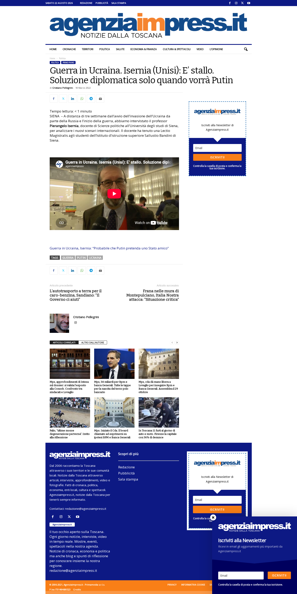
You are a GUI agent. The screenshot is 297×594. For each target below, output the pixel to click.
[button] (245, 49)
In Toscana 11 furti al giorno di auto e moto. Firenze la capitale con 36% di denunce (158, 434)
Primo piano (68, 62)
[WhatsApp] (82, 99)
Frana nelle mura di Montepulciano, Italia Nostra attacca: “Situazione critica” (152, 295)
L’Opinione (216, 49)
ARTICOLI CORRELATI (64, 342)
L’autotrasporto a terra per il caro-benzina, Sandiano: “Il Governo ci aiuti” (76, 295)
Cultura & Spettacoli (177, 49)
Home (53, 49)
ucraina (95, 258)
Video (200, 49)
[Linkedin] (72, 99)
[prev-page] (172, 343)
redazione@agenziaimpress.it (85, 509)
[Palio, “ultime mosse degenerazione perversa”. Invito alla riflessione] (70, 412)
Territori (87, 49)
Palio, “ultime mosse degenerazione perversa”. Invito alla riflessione (70, 434)
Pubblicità (102, 2)
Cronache (69, 49)
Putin (81, 258)
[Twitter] (242, 3)
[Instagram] (236, 3)
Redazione (86, 2)
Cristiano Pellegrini (62, 87)
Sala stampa (118, 2)
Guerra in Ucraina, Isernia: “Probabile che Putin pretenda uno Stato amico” (109, 248)
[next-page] (177, 343)
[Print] (100, 99)
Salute (120, 49)
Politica (104, 49)
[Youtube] (248, 3)
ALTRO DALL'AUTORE (92, 342)
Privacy (172, 584)
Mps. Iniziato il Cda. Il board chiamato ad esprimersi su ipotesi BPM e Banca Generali (112, 434)
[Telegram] (91, 99)
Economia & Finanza (144, 49)
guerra (68, 258)
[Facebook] (229, 3)
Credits (77, 589)
